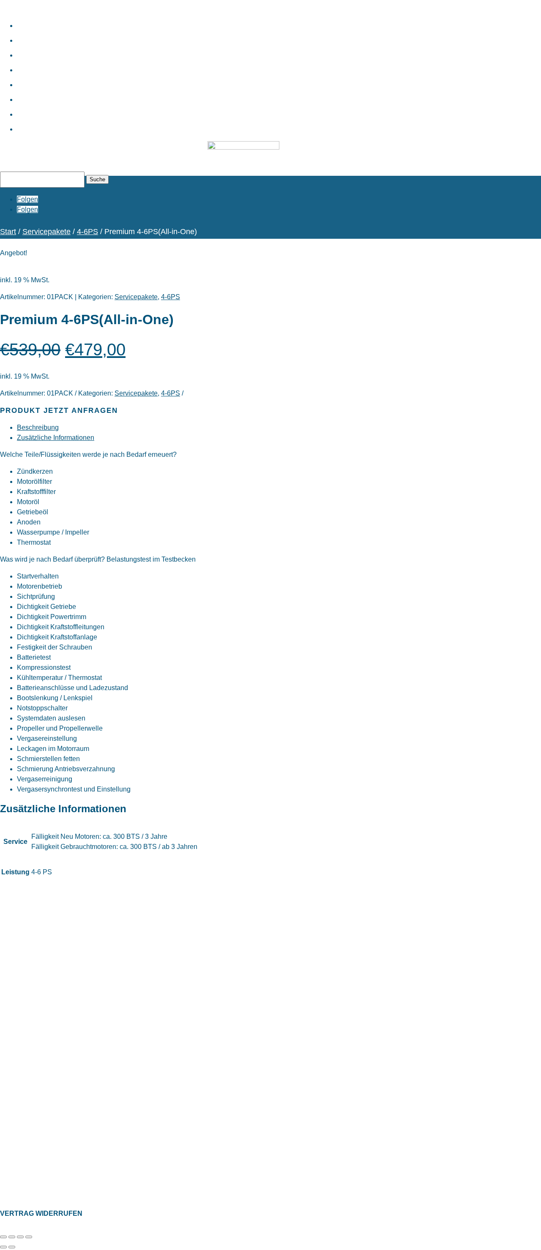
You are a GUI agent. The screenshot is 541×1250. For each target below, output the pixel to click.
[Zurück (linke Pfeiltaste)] (3, 1247)
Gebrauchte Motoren (116, 36)
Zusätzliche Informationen (55, 437)
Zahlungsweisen (22, 1062)
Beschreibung (38, 427)
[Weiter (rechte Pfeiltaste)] (11, 1247)
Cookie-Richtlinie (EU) (29, 1155)
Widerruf (11, 1087)
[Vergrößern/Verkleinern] (3, 1237)
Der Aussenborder (24, 1184)
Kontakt (55, 124)
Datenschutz (16, 1116)
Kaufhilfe (60, 65)
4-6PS (87, 231)
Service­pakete (46, 231)
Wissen (52, 95)
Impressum (15, 1129)
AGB (6, 1142)
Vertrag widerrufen (41, 1213)
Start (40, 21)
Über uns (61, 80)
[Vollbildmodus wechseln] (11, 1237)
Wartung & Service (107, 50)
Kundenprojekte (94, 109)
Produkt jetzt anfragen (59, 411)
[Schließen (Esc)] (28, 1237)
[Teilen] (20, 1237)
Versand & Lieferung (27, 1075)
